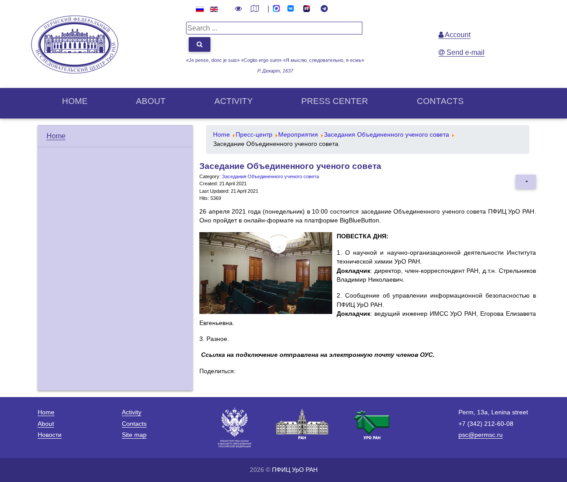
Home (75, 101)
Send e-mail (465, 52)
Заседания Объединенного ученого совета (270, 176)
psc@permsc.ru (480, 434)
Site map (134, 434)
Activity (233, 101)
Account (456, 34)
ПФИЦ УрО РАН (295, 469)
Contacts (440, 101)
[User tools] (526, 182)
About (151, 101)
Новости (50, 434)
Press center (334, 101)
